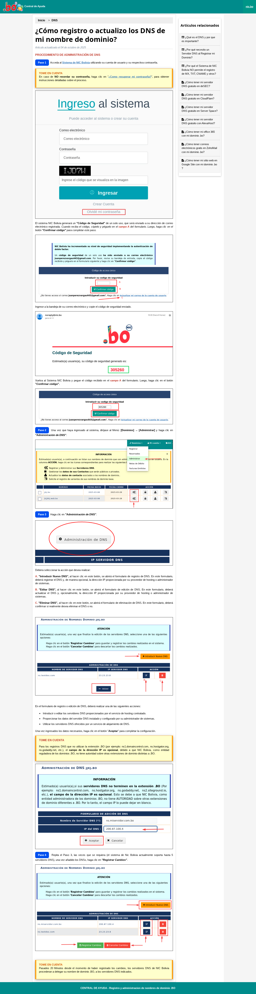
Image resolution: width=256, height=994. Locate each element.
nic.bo (249, 6)
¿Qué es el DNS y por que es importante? (198, 39)
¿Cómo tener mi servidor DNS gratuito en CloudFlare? (198, 96)
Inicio (41, 20)
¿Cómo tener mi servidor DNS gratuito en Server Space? (200, 109)
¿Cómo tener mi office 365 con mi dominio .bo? (198, 133)
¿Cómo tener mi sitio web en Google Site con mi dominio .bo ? (199, 164)
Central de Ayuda (34, 6)
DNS (55, 20)
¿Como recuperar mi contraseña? (129, 76)
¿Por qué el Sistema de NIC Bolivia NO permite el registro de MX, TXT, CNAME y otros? (199, 69)
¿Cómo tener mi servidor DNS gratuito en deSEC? (197, 84)
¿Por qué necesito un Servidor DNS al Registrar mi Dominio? (198, 53)
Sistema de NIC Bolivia (76, 62)
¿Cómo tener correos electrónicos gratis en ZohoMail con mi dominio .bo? (199, 148)
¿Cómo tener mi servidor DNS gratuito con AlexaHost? (198, 121)
